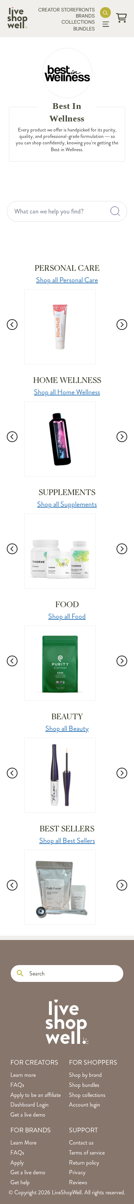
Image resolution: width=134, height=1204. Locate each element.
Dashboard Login (29, 1105)
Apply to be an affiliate (35, 1095)
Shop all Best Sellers (67, 840)
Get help (20, 1182)
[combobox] (67, 211)
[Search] (20, 973)
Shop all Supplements (67, 504)
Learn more (23, 1075)
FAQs (17, 1085)
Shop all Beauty (67, 728)
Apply (17, 1163)
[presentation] (12, 321)
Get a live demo (27, 1115)
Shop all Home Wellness (67, 392)
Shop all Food (67, 616)
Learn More (23, 1143)
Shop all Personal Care (67, 280)
